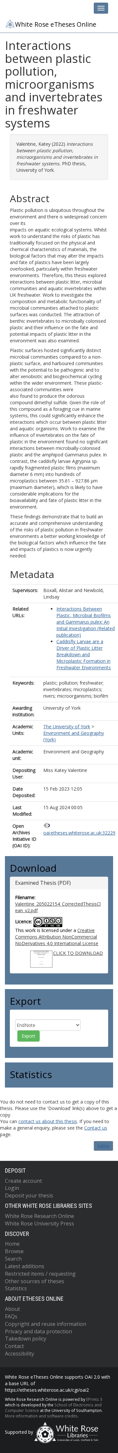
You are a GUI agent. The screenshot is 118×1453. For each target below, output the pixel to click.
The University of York (66, 726)
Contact (14, 1346)
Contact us (95, 1128)
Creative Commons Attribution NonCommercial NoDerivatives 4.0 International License (56, 936)
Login (12, 1188)
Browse (14, 1251)
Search (13, 1258)
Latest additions (24, 1266)
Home (12, 1243)
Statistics (16, 1288)
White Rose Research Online (39, 1216)
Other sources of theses (34, 1281)
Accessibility (19, 1353)
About (12, 1308)
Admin (103, 1146)
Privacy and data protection (38, 1331)
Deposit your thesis (29, 1195)
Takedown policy (25, 1338)
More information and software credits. (42, 1415)
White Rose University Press (39, 1223)
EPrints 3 (94, 1399)
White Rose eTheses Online (55, 24)
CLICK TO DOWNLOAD (78, 953)
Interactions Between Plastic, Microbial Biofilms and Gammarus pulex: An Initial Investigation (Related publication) (85, 622)
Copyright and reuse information (45, 1323)
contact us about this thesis (47, 1121)
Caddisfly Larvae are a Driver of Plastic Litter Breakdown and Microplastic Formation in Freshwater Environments (83, 654)
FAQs (11, 1316)
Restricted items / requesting (40, 1273)
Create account (23, 1180)
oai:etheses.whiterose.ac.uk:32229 (79, 833)
